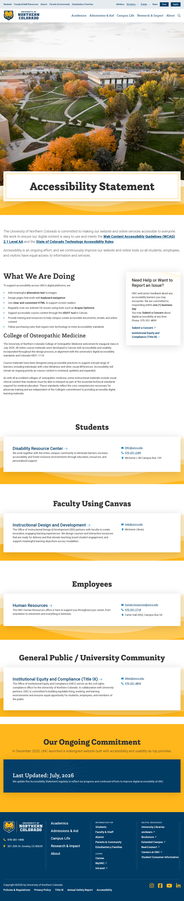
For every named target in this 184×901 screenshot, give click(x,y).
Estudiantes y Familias (82, 4)
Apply (175, 4)
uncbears (146, 832)
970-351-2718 (133, 609)
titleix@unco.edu (134, 678)
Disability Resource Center (38, 448)
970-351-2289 (133, 452)
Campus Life (125, 15)
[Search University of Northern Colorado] (179, 15)
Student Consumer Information (160, 857)
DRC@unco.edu (134, 447)
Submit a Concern (142, 327)
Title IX (59, 889)
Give (164, 4)
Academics (79, 15)
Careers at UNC (150, 852)
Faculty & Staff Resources (26, 4)
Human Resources (30, 605)
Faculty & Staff (104, 832)
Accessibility (104, 889)
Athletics (120, 4)
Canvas (99, 858)
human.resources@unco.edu (141, 604)
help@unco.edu (134, 524)
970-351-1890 (15, 839)
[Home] (21, 15)
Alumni (44, 4)
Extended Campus (152, 842)
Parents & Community (59, 4)
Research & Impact (150, 15)
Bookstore (147, 837)
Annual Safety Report (80, 889)
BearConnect (149, 847)
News (155, 4)
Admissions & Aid (101, 15)
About (170, 15)
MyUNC (99, 863)
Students (7, 4)
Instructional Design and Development (49, 524)
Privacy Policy (42, 889)
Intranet (100, 868)
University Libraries (152, 826)
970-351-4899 (133, 683)
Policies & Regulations (16, 889)
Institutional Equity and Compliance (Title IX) (145, 334)
